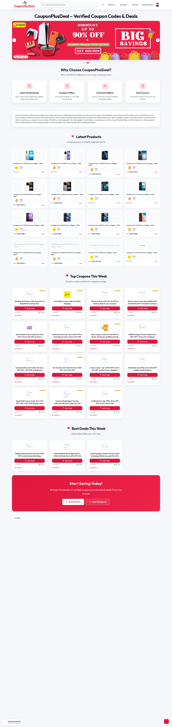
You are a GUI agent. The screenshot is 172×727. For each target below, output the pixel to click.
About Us (135, 5)
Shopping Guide (147, 5)
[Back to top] (166, 721)
